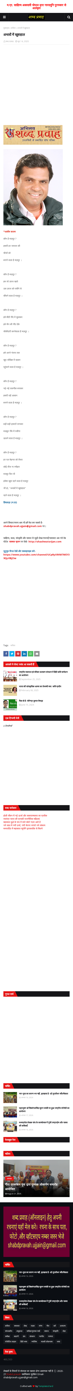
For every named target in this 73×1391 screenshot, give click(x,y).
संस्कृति (55, 1331)
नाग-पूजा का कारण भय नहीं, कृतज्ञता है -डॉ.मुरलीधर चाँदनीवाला (43, 1093)
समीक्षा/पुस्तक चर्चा (33, 1331)
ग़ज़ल (33, 1325)
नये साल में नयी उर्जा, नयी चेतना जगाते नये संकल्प (24, 825)
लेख (25, 1325)
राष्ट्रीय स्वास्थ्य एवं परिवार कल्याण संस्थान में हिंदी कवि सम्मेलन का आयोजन (43, 673)
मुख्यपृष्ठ (6, 27)
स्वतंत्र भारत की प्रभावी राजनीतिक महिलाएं (21, 818)
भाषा (58, 1341)
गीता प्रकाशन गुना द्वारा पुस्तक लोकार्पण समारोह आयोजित (31, 1186)
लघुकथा (19, 1331)
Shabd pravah (14, 1374)
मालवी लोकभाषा (47, 1341)
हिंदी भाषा (23, 1341)
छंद (24, 1336)
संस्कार (32, 1336)
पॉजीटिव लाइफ (10, 1341)
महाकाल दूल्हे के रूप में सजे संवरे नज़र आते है (22, 822)
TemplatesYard (45, 1386)
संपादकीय (8, 1331)
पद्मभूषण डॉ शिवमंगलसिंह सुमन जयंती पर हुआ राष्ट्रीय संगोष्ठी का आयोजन (44, 1109)
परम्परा (50, 1336)
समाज (46, 1331)
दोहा (64, 1331)
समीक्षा (7, 1336)
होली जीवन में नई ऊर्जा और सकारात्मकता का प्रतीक (25, 815)
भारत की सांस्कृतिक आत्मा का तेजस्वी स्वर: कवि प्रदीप (40, 686)
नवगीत (41, 1336)
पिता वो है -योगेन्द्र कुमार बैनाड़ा (31, 700)
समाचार (17, 1325)
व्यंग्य (40, 1325)
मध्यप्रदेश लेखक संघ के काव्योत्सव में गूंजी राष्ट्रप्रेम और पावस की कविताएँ (43, 1124)
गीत (48, 1325)
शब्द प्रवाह (10, 41)
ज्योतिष (34, 1341)
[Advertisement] (36, 871)
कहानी (16, 1336)
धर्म (54, 1325)
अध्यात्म (63, 1325)
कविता (13, 27)
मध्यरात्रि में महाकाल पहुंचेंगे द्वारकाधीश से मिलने (23, 828)
